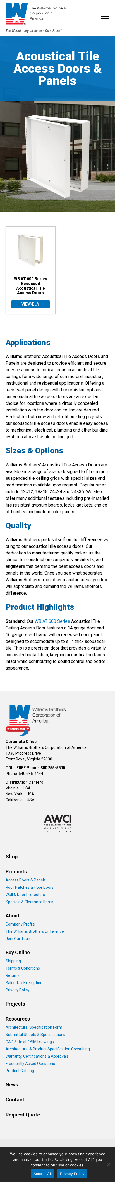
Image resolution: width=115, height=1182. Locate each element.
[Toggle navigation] (105, 18)
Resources (18, 1019)
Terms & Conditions (23, 968)
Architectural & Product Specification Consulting (48, 1049)
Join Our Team (19, 938)
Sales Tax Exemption (24, 982)
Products (16, 872)
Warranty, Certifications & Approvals (37, 1056)
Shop (12, 856)
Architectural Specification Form (34, 1027)
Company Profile (20, 924)
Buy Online (18, 952)
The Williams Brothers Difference (35, 931)
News (12, 1084)
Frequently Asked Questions (30, 1063)
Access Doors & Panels (26, 880)
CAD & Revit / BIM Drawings (30, 1042)
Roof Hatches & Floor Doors (30, 887)
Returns (13, 975)
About (13, 916)
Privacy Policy (18, 990)
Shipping (13, 961)
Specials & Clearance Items (29, 902)
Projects (15, 1004)
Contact (15, 1100)
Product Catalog (20, 1071)
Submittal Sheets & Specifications (35, 1034)
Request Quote (23, 1115)
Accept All (42, 1173)
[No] (108, 1164)
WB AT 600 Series (52, 621)
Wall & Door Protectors (25, 894)
